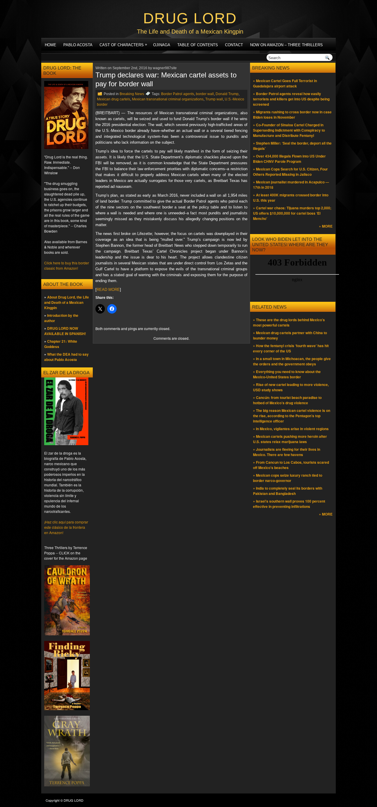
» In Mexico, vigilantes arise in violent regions (291, 428)
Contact (234, 45)
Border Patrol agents (177, 94)
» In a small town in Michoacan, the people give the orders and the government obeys (292, 361)
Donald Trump (227, 94)
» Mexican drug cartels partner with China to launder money (290, 335)
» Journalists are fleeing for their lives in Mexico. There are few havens (286, 452)
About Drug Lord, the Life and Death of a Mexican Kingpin (66, 302)
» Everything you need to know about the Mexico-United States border (287, 374)
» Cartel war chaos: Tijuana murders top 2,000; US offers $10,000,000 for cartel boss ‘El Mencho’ (292, 213)
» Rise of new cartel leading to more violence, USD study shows (291, 387)
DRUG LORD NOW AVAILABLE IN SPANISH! (65, 331)
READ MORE (108, 289)
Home (50, 45)
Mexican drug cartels (113, 99)
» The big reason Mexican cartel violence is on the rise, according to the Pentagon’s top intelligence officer (291, 416)
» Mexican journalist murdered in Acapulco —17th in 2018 (291, 184)
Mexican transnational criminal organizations (168, 99)
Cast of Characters (123, 44)
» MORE (326, 226)
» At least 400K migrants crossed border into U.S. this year (290, 197)
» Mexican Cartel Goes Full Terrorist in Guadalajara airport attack (285, 83)
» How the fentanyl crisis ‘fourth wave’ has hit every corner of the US (291, 348)
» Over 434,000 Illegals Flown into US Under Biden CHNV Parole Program (289, 158)
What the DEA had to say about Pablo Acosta (66, 357)
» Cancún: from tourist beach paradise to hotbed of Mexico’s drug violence (287, 400)
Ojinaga (161, 45)
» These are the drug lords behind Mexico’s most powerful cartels (289, 322)
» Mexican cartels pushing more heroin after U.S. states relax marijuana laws (290, 439)
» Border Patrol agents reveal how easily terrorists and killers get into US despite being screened (291, 99)
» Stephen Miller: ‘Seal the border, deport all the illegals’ (292, 145)
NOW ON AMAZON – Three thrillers (286, 45)
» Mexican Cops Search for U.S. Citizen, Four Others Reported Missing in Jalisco (290, 171)
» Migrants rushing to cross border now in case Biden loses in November (292, 114)
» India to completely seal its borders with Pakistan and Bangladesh (287, 490)
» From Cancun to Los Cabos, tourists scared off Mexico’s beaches (291, 465)
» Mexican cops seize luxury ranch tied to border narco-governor (287, 478)
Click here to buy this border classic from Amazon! (66, 265)
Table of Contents (197, 45)
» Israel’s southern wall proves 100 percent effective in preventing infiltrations (289, 503)
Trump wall (214, 99)
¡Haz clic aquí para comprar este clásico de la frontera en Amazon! (66, 527)
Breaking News (132, 94)
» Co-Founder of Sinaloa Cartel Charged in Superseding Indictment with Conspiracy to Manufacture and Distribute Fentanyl (289, 130)
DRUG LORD (190, 18)
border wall (205, 94)
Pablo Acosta (77, 45)
